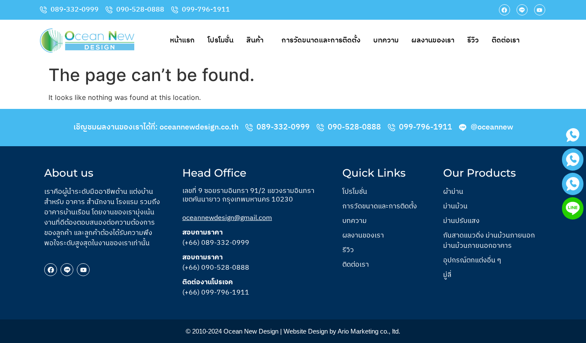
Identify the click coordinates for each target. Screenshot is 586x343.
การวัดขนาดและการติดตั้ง (320, 40)
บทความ (386, 40)
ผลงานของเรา (432, 40)
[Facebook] (504, 9)
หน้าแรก (182, 40)
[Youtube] (539, 9)
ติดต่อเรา (506, 40)
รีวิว (473, 40)
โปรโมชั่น (220, 40)
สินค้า (254, 40)
